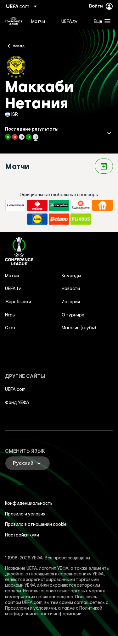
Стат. (11, 327)
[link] (38, 21)
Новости (71, 288)
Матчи (12, 275)
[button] (101, 21)
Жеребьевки (18, 301)
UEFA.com (15, 389)
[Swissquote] (80, 205)
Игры (10, 314)
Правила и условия (25, 513)
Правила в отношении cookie (36, 524)
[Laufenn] (15, 205)
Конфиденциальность (29, 503)
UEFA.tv (13, 288)
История (71, 301)
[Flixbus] (80, 219)
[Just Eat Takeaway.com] (102, 205)
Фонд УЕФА (17, 402)
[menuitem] (41, 21)
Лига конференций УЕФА (13, 21)
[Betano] (59, 219)
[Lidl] (37, 219)
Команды (71, 275)
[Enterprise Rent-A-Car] (59, 205)
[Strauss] (37, 205)
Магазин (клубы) (79, 327)
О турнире (73, 314)
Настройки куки (22, 534)
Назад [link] (19, 45)
